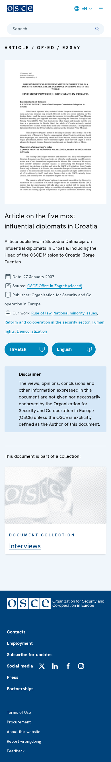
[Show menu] (100, 8)
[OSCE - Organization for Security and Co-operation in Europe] (20, 8)
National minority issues (75, 313)
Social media (20, 666)
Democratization (32, 331)
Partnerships (20, 689)
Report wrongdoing (24, 741)
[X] (42, 666)
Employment (20, 643)
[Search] (97, 29)
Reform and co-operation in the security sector (47, 322)
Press (12, 677)
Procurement (19, 722)
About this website (23, 731)
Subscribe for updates (30, 655)
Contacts (16, 632)
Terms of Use (19, 712)
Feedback (15, 750)
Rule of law (41, 313)
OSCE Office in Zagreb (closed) (54, 285)
